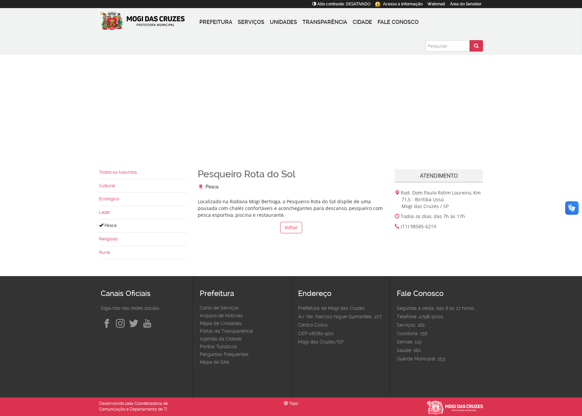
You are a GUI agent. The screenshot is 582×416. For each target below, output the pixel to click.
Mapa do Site (214, 362)
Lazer (104, 212)
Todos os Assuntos (118, 172)
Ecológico (109, 198)
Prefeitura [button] (215, 22)
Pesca (110, 225)
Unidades (283, 22)
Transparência (324, 22)
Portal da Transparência (226, 331)
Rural (104, 252)
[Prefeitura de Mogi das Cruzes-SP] (148, 22)
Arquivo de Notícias (221, 315)
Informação (403, 4)
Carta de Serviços (219, 307)
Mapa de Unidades (221, 323)
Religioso (108, 238)
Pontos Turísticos (218, 346)
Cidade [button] (362, 22)
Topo (293, 403)
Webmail (436, 4)
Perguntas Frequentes (224, 354)
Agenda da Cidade (220, 338)
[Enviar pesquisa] (476, 46)
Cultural (107, 185)
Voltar (291, 227)
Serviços (251, 22)
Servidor (465, 4)
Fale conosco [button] (398, 22)
